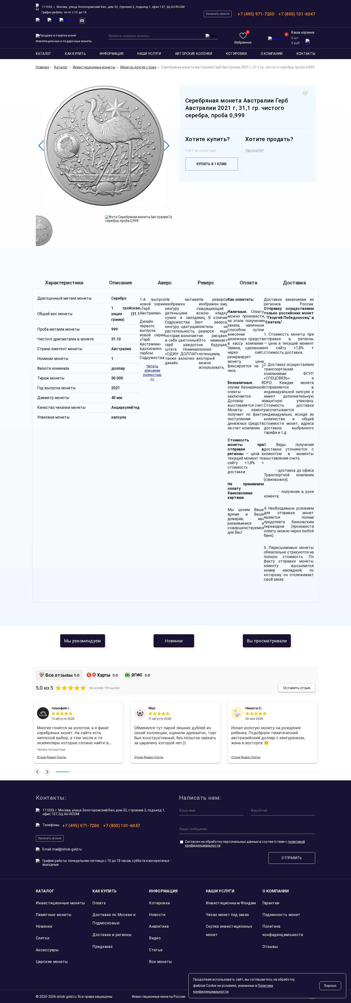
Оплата (99, 903)
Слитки (42, 938)
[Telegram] (39, 20)
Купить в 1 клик (212, 164)
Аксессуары (47, 950)
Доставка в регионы (112, 934)
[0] (276, 38)
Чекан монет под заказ (227, 914)
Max (152, 708)
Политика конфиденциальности (282, 930)
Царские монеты (52, 961)
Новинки (174, 640)
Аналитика (159, 926)
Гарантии (270, 903)
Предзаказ (102, 946)
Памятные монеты (54, 914)
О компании (272, 54)
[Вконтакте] (51, 20)
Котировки (236, 54)
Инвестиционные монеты (60, 903)
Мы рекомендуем (82, 640)
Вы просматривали (267, 640)
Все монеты (160, 961)
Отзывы (270, 946)
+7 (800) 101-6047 (296, 13)
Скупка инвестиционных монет (229, 930)
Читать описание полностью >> (152, 372)
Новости (157, 914)
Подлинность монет (281, 914)
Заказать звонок (217, 13)
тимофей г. (60, 708)
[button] (37, 772)
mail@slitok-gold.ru (67, 849)
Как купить (75, 54)
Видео (155, 938)
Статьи (155, 950)
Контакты (306, 54)
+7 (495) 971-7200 (256, 13)
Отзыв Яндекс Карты (51, 757)
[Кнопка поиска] (212, 36)
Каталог (43, 54)
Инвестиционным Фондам (231, 903)
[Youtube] (66, 20)
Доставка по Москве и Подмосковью (113, 918)
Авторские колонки (193, 54)
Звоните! (254, 150)
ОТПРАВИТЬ (292, 858)
